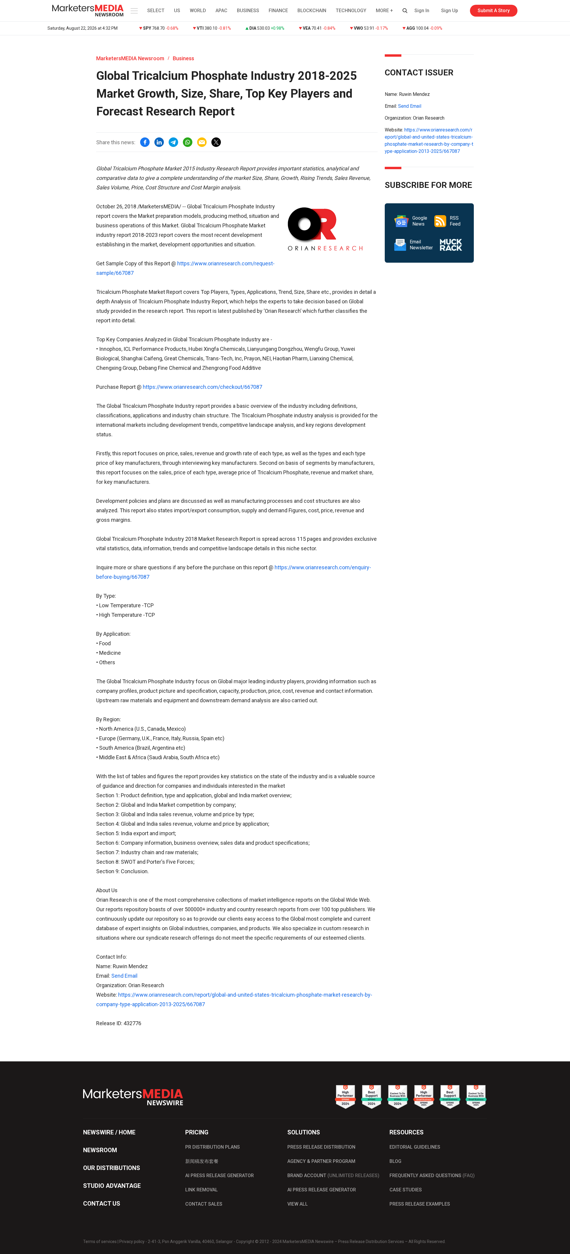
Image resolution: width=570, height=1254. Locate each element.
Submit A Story (494, 10)
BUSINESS (248, 10)
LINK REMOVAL (201, 1190)
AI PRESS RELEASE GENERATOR (219, 1175)
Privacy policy (132, 1241)
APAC (221, 10)
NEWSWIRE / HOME (109, 1132)
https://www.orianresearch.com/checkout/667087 (202, 387)
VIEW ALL (297, 1204)
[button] (133, 10)
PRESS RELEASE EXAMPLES (420, 1204)
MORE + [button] (384, 10)
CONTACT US (101, 1203)
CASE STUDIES (406, 1190)
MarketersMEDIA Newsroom (130, 58)
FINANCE (278, 10)
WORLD (198, 10)
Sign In (421, 10)
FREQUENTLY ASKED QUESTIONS (432, 1175)
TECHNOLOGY (351, 10)
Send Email (124, 976)
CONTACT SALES (203, 1204)
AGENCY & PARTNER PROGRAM (321, 1161)
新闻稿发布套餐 (201, 1161)
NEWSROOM (100, 1150)
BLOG (395, 1161)
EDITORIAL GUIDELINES (415, 1147)
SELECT (155, 10)
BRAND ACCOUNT (333, 1175)
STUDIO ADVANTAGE (112, 1185)
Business (183, 58)
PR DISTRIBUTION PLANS (212, 1147)
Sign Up (449, 10)
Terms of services (100, 1241)
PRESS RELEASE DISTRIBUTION (321, 1147)
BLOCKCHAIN (311, 10)
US (177, 10)
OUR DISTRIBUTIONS (111, 1167)
